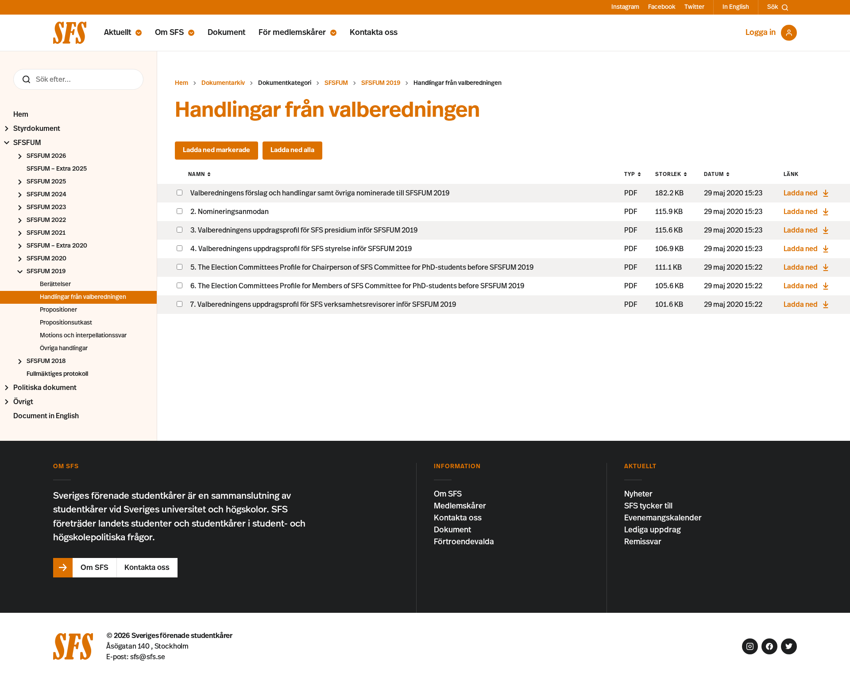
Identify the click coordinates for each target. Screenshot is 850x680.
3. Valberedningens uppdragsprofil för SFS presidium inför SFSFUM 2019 (303, 230)
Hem (20, 114)
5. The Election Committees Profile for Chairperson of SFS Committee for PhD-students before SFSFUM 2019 (361, 267)
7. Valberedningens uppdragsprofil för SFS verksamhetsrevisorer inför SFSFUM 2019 (323, 304)
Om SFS (169, 33)
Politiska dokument (45, 387)
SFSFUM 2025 (46, 182)
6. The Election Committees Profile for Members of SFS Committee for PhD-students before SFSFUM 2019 (357, 286)
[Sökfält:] (78, 79)
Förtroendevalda (464, 542)
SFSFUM (27, 142)
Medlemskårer (460, 506)
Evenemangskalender (663, 518)
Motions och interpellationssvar (83, 335)
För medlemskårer (292, 33)
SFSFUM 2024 (46, 194)
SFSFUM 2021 (46, 233)
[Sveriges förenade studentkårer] (69, 33)
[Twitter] (789, 646)
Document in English (46, 416)
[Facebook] (769, 646)
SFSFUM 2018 (46, 361)
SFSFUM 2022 (46, 220)
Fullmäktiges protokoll (57, 374)
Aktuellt (117, 33)
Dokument (226, 33)
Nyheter (638, 494)
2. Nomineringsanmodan (229, 211)
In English (735, 7)
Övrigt (23, 401)
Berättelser (55, 284)
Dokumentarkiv (223, 83)
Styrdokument (36, 128)
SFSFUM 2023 (46, 207)
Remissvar (642, 542)
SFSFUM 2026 (46, 156)
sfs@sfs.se (147, 657)
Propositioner (58, 310)
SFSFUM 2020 (46, 259)
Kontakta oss (374, 33)
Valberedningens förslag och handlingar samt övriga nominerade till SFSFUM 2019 (319, 193)
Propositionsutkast (66, 323)
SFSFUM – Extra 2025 (57, 169)
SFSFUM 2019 (46, 271)
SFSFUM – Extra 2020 (57, 246)
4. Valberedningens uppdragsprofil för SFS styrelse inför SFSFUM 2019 (301, 248)
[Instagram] (750, 646)
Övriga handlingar (64, 348)
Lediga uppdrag (652, 530)
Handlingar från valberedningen (83, 297)
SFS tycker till (648, 506)
